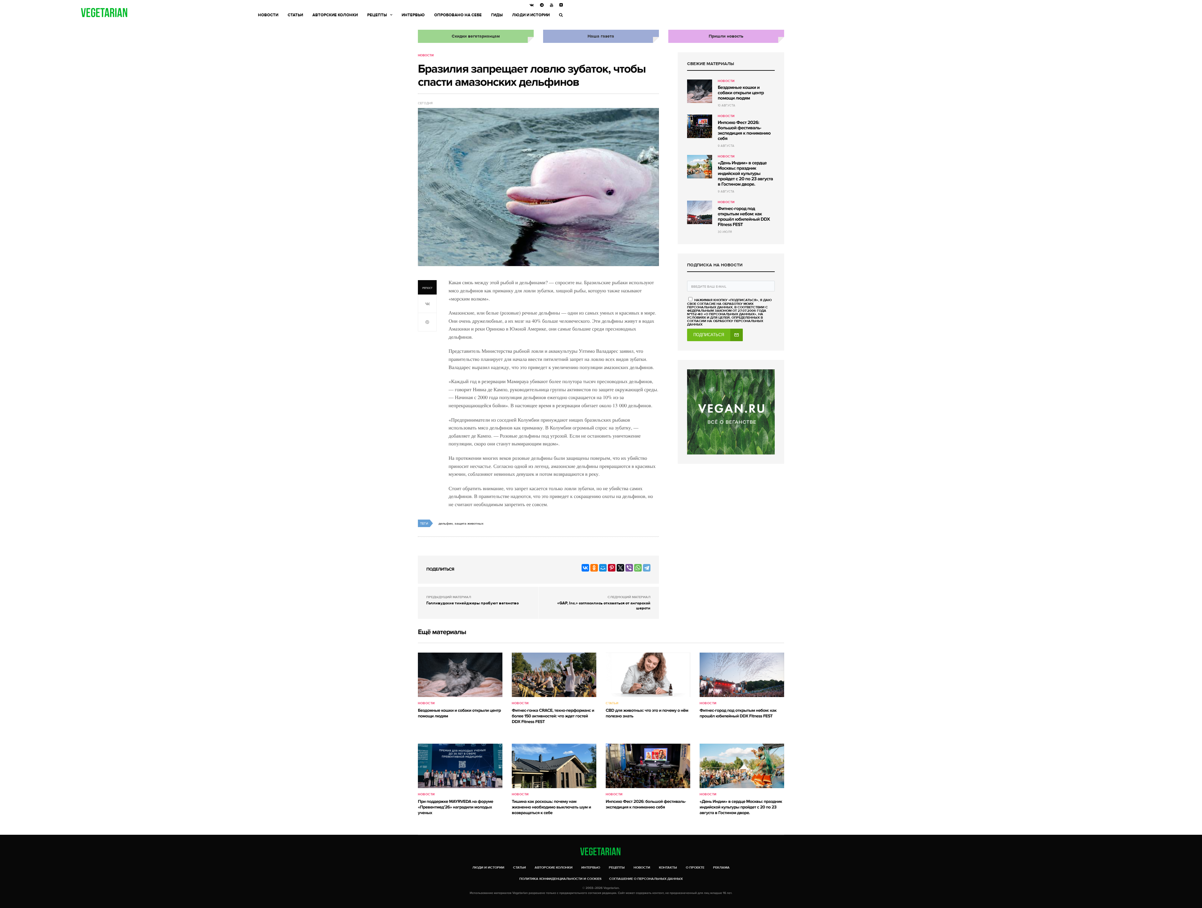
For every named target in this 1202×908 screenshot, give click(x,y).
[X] (620, 568)
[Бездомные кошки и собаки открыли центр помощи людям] (699, 91)
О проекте (695, 867)
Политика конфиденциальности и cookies (560, 879)
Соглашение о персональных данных (646, 879)
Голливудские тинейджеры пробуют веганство (472, 603)
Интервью (413, 15)
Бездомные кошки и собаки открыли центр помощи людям (741, 93)
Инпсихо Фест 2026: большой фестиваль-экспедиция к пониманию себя (744, 130)
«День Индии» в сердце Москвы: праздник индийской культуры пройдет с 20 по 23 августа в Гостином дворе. (745, 173)
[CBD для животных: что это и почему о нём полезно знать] (648, 675)
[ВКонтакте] (585, 568)
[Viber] (629, 568)
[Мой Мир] (603, 568)
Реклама (721, 867)
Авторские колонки (335, 15)
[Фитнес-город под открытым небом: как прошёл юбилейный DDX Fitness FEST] (699, 212)
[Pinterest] (611, 568)
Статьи (295, 15)
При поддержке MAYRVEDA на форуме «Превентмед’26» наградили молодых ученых (455, 807)
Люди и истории (531, 15)
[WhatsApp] (638, 568)
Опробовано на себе (458, 15)
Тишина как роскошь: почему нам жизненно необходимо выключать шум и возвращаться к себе (551, 807)
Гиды (497, 15)
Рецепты (377, 15)
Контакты (668, 867)
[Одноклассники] (594, 568)
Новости (268, 15)
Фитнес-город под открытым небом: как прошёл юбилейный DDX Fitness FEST (744, 217)
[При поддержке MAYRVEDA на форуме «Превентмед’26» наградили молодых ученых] (460, 766)
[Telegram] (646, 568)
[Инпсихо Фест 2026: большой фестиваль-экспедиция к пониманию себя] (699, 126)
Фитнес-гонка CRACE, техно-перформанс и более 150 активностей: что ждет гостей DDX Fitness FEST (553, 716)
